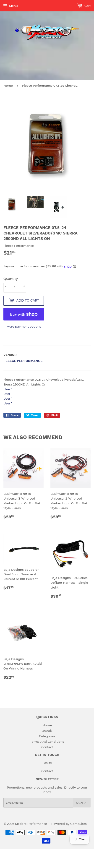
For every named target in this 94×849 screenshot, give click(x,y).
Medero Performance (31, 824)
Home (8, 85)
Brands (47, 730)
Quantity (10, 279)
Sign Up (82, 803)
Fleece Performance (22, 361)
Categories (47, 736)
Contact (47, 747)
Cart (87, 6)
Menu (13, 6)
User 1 (7, 389)
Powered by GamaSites (69, 824)
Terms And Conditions (47, 741)
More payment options (24, 326)
